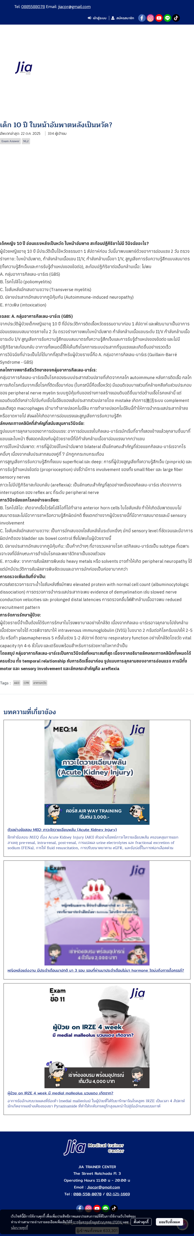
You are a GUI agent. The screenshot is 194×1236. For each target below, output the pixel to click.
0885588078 (33, 6)
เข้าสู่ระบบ (99, 18)
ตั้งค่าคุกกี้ (141, 1222)
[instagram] (150, 18)
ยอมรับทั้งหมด (169, 1222)
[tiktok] (176, 18)
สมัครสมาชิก (125, 18)
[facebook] (142, 18)
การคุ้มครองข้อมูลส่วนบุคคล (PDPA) (97, 1222)
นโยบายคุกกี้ (19, 1227)
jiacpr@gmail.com (74, 6)
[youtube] (159, 18)
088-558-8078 (87, 1194)
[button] (172, 68)
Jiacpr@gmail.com (103, 1187)
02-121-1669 (118, 1194)
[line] (167, 18)
